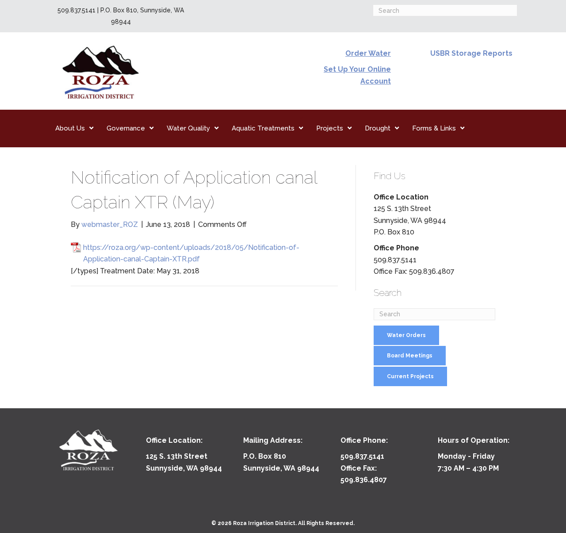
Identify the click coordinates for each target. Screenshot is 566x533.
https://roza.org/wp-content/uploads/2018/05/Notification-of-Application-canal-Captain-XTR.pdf (191, 253)
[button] (406, 335)
